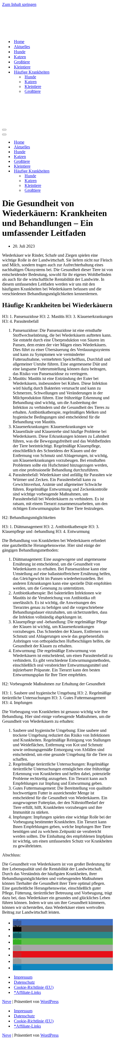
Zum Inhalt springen (19, 4)
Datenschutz (24, 982)
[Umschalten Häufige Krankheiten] (95, 171)
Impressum (23, 977)
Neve (6, 1001)
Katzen (20, 57)
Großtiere (22, 62)
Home (19, 41)
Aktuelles (22, 46)
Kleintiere (22, 67)
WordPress (49, 1001)
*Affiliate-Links (27, 992)
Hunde (19, 51)
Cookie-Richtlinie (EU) (33, 987)
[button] (17, 923)
